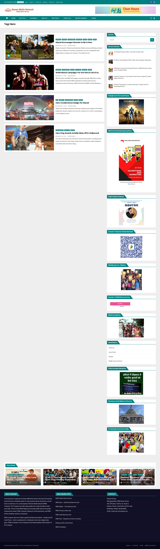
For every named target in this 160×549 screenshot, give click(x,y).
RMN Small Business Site (63, 514)
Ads (57, 99)
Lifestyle (67, 18)
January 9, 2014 (62, 106)
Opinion (21, 474)
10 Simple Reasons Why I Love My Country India (21, 478)
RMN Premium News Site (63, 510)
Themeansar (35, 545)
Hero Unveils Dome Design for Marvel (72, 103)
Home (26, 2)
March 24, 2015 (62, 75)
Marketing (79, 39)
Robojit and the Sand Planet (64, 523)
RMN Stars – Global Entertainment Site (67, 502)
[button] (151, 18)
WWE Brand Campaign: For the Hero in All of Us (77, 72)
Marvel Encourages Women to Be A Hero (74, 42)
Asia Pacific (112, 352)
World (94, 39)
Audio (94, 18)
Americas (58, 39)
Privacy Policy (59, 2)
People (135, 474)
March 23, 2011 (62, 136)
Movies (84, 39)
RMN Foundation (61, 527)
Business (33, 18)
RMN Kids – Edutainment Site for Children (68, 519)
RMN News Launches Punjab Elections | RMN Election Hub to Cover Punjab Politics (98, 479)
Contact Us (51, 2)
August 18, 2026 (127, 482)
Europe (111, 356)
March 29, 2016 (62, 45)
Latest (16, 474)
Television (78, 69)
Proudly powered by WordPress (12, 545)
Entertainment (81, 18)
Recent (90, 39)
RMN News (72, 45)
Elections (92, 474)
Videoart (84, 69)
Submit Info (38, 2)
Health (44, 18)
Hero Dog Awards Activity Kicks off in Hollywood (77, 133)
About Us (32, 2)
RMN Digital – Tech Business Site (66, 506)
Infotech (55, 18)
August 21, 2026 (52, 482)
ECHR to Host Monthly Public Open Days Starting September (60, 478)
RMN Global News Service (64, 498)
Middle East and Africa (115, 361)
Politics (22, 18)
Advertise (45, 2)
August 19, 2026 (89, 482)
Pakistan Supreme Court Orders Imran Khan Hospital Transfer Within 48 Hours (136, 479)
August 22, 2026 (14, 482)
